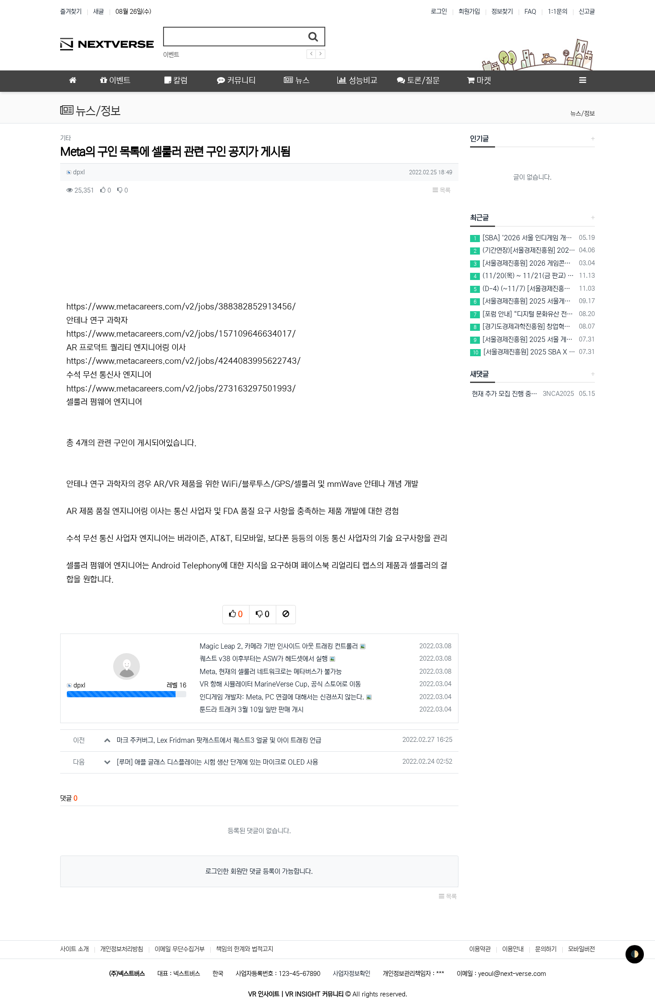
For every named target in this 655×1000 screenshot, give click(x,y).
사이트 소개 (74, 949)
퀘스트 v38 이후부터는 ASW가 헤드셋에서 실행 (264, 659)
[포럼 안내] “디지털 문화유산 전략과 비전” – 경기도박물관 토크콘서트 (525, 314)
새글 (98, 11)
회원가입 (469, 11)
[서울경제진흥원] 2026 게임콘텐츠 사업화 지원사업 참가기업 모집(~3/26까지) (525, 263)
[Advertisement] (259, 250)
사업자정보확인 (351, 973)
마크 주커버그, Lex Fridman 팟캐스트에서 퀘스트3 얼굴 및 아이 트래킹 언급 (219, 740)
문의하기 (546, 949)
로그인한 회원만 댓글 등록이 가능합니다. (259, 871)
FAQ (530, 11)
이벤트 (171, 54)
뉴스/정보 (582, 113)
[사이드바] (582, 81)
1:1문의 (557, 11)
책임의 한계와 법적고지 (244, 949)
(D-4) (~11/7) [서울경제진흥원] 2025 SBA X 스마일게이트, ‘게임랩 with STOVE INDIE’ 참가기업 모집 (525, 288)
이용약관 (480, 949)
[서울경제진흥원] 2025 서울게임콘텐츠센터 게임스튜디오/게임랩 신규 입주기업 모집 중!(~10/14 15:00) (525, 301)
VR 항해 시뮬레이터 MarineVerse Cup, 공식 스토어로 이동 (280, 684)
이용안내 (513, 949)
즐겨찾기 (71, 11)
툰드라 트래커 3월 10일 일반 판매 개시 (251, 709)
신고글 (587, 11)
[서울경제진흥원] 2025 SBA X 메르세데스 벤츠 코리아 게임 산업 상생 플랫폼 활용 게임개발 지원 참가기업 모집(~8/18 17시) (524, 352)
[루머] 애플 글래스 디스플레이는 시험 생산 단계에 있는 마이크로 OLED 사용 (217, 762)
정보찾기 (502, 11)
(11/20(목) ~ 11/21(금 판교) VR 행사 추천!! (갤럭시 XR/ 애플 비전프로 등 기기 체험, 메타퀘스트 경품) (525, 276)
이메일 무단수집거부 (180, 949)
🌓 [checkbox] (634, 954)
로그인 (439, 11)
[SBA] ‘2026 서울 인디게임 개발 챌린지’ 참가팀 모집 (525, 238)
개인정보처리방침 (121, 949)
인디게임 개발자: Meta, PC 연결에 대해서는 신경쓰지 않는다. (282, 697)
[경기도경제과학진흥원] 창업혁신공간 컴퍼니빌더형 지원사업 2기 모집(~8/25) (525, 326)
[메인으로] (72, 81)
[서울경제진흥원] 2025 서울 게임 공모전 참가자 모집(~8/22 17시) (525, 339)
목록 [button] (444, 190)
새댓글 (479, 374)
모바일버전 (581, 949)
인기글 (479, 139)
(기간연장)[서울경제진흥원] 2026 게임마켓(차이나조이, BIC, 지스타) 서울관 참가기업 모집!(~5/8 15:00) (525, 250)
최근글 (479, 218)
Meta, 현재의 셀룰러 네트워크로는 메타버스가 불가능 (271, 671)
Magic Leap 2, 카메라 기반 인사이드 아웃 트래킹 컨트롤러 (279, 646)
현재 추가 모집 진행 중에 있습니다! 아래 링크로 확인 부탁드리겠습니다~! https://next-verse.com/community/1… (505, 394)
